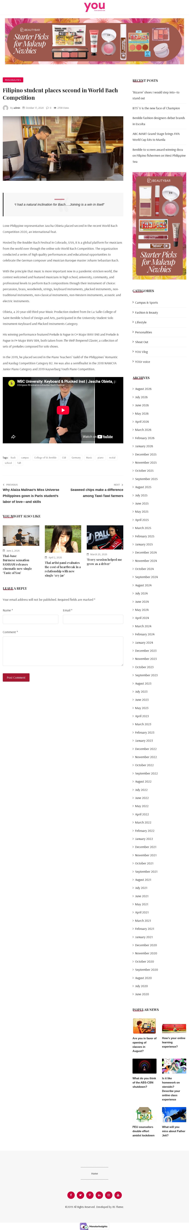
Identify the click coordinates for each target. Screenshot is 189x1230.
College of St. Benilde (45, 457)
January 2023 (144, 740)
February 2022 (144, 830)
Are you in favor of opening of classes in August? (145, 1045)
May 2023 (141, 708)
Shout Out (141, 342)
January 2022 (144, 839)
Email (67, 610)
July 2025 (141, 495)
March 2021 (143, 920)
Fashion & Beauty (146, 312)
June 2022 (142, 798)
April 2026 (142, 421)
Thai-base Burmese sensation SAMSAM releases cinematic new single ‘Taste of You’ (17, 564)
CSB (64, 457)
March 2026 (143, 430)
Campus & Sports (146, 302)
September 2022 (146, 773)
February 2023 (144, 732)
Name (8, 610)
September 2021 (146, 871)
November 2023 (146, 659)
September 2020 (146, 969)
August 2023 (143, 683)
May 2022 (142, 806)
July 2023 (141, 691)
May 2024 (142, 610)
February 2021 (144, 929)
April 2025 (142, 520)
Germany (76, 457)
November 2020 (146, 953)
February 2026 (144, 438)
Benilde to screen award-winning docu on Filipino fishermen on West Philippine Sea (159, 155)
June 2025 (142, 503)
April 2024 (142, 618)
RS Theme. (118, 1207)
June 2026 (142, 405)
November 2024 (146, 561)
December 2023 (146, 650)
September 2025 (146, 479)
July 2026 (141, 397)
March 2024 (143, 626)
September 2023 (146, 675)
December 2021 (145, 847)
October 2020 (144, 961)
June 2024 (142, 601)
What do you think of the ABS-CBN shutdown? (144, 1082)
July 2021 (141, 888)
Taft (19, 462)
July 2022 (141, 790)
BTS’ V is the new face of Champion (156, 108)
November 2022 (146, 757)
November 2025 (146, 462)
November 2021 (146, 855)
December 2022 (146, 749)
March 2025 (143, 528)
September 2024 (146, 577)
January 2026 (144, 446)
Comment (10, 632)
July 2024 (141, 593)
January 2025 (144, 544)
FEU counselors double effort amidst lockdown (143, 1131)
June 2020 (142, 994)
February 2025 (144, 536)
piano (101, 457)
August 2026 (143, 389)
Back (13, 457)
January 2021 (144, 937)
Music (89, 457)
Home (94, 1173)
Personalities (13, 80)
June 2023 (142, 699)
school (8, 462)
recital (112, 457)
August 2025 (143, 487)
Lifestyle (141, 322)
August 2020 (143, 978)
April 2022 (142, 814)
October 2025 (144, 470)
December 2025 (146, 454)
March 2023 (143, 724)
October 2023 (144, 667)
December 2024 (146, 552)
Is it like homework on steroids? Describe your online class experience (171, 1089)
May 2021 (141, 904)
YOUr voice (142, 362)
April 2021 (142, 912)
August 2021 (143, 879)
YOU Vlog (141, 352)
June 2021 (141, 896)
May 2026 (142, 413)
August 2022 (143, 781)
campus (25, 457)
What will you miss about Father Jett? (173, 1131)
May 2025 (141, 511)
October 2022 (144, 765)
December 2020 (146, 945)
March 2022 (143, 822)
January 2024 (144, 642)
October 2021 (144, 863)
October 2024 (144, 569)
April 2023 (142, 716)
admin (16, 107)
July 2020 (141, 986)
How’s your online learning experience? (173, 1042)
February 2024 (144, 634)
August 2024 (143, 585)
